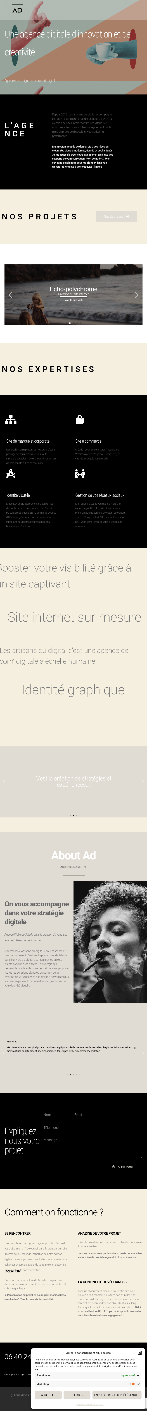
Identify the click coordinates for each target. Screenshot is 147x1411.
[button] (140, 1353)
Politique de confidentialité (90, 1404)
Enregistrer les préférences (117, 1395)
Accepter (48, 1395)
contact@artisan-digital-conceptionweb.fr (23, 1374)
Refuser (77, 1395)
